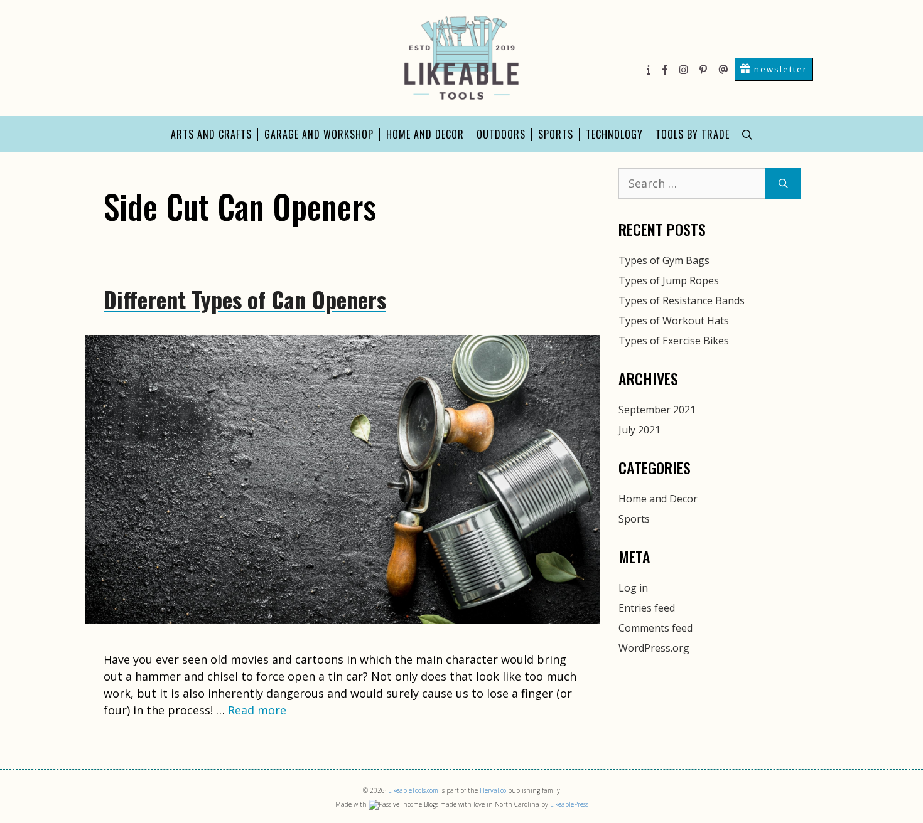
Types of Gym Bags (664, 260)
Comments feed (655, 628)
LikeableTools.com (413, 790)
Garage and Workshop (319, 134)
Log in (633, 588)
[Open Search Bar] (747, 134)
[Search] (783, 183)
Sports (555, 134)
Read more (257, 710)
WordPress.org (653, 648)
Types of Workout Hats (673, 320)
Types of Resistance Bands (681, 300)
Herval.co (493, 790)
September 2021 (657, 410)
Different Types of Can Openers (245, 299)
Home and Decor (425, 134)
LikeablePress (569, 804)
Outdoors (501, 134)
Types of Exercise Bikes (673, 341)
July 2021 (639, 430)
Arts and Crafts (211, 134)
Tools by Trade (693, 134)
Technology (614, 134)
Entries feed (646, 608)
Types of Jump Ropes (668, 280)
